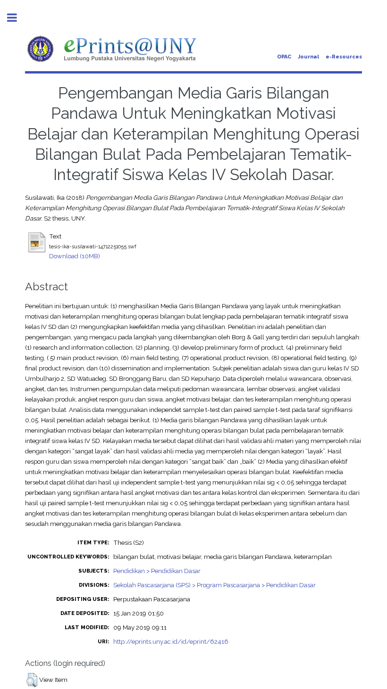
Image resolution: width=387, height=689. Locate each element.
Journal (308, 57)
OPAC (284, 57)
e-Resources (344, 57)
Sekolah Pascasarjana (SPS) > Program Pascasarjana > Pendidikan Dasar (214, 585)
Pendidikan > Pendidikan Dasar (157, 570)
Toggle (17, 17)
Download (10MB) (74, 256)
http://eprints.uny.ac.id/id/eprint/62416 (170, 641)
